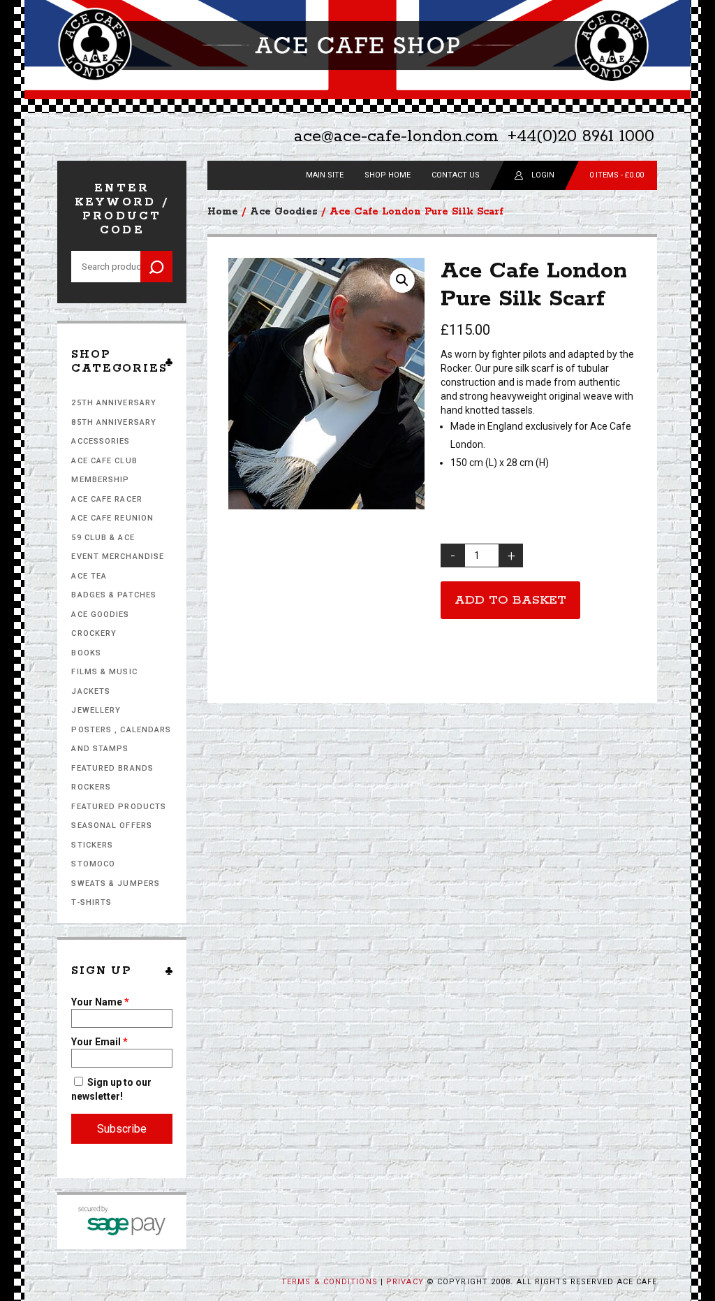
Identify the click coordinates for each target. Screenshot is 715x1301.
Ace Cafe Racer (106, 499)
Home (222, 211)
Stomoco (93, 863)
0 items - (616, 175)
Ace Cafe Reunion (112, 518)
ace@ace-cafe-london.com (396, 136)
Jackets (90, 691)
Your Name (100, 1002)
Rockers (91, 787)
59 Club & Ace (102, 537)
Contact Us (456, 175)
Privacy (405, 1281)
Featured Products (118, 806)
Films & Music (104, 671)
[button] (402, 280)
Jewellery (96, 710)
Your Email (99, 1041)
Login (542, 175)
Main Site (325, 175)
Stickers (92, 845)
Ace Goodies (100, 614)
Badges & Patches (113, 594)
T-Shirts (91, 902)
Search (156, 266)
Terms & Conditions (329, 1281)
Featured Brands (112, 768)
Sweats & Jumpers (115, 883)
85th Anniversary (113, 422)
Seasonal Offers (111, 825)
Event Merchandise (117, 556)
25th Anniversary (113, 402)
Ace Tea (89, 576)
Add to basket (510, 600)
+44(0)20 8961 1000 (581, 136)
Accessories (100, 441)
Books (86, 652)
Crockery (94, 633)
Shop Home (387, 175)
